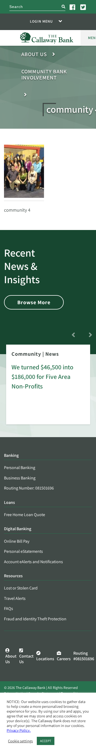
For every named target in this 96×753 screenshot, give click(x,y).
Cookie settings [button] (20, 741)
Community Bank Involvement (44, 75)
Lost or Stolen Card (21, 588)
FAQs (8, 608)
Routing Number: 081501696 (29, 488)
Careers (64, 659)
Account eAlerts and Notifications (33, 561)
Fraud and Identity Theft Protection (35, 619)
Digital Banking (17, 529)
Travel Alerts (15, 598)
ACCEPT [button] (45, 741)
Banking (11, 455)
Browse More (33, 302)
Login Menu (41, 21)
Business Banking (19, 478)
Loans (9, 502)
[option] (48, 388)
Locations (45, 659)
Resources (13, 576)
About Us (34, 54)
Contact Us (26, 658)
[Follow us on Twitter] (83, 7)
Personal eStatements (23, 551)
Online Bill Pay (16, 541)
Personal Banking (19, 467)
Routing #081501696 (83, 656)
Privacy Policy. (19, 730)
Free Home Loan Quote (24, 514)
